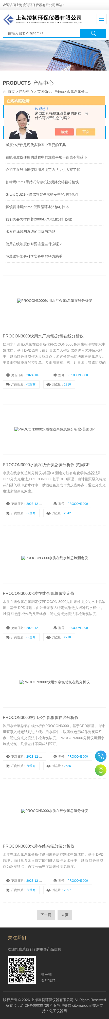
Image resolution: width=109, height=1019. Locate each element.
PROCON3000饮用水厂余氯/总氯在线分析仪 (43, 336)
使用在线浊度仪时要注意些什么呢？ (34, 244)
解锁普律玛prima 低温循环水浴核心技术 (37, 207)
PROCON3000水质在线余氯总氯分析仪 (39, 846)
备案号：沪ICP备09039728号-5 (31, 1005)
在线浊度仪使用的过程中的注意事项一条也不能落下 (46, 157)
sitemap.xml (82, 1005)
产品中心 (26, 91)
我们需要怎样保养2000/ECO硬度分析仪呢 (39, 219)
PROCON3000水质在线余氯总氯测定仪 (39, 593)
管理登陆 (64, 1005)
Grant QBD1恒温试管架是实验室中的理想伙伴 (42, 194)
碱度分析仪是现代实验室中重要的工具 (36, 145)
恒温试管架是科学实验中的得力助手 (34, 256)
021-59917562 (100, 756)
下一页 (46, 915)
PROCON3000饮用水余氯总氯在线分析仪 (41, 717)
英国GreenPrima (50, 91)
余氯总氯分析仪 (79, 91)
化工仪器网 (58, 1011)
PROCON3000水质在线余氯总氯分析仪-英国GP (46, 465)
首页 (12, 91)
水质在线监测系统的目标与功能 (30, 232)
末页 (64, 915)
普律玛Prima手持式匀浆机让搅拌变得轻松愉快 (42, 182)
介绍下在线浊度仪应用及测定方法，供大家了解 (43, 170)
